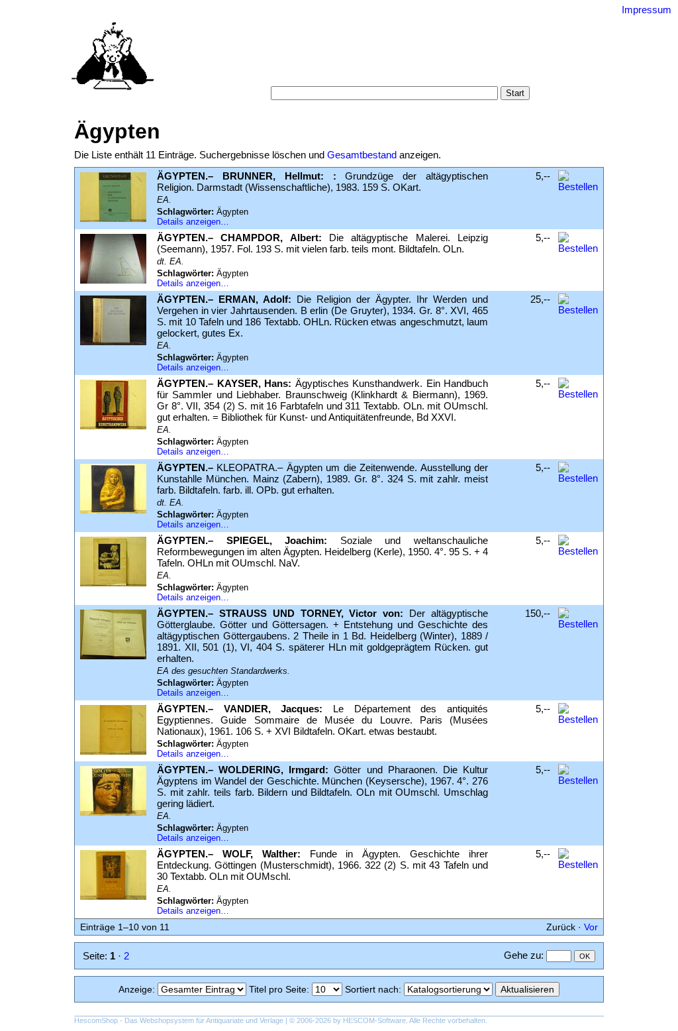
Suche (310, 59)
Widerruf (367, 72)
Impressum (646, 9)
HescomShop (96, 1020)
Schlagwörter (416, 59)
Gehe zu (522, 955)
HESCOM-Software (374, 1020)
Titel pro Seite (278, 989)
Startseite (267, 59)
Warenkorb (287, 72)
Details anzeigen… (193, 222)
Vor (591, 927)
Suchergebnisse (489, 59)
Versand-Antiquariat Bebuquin (385, 30)
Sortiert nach (372, 989)
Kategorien (356, 59)
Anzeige (135, 989)
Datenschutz (421, 72)
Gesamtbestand (362, 154)
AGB (329, 72)
